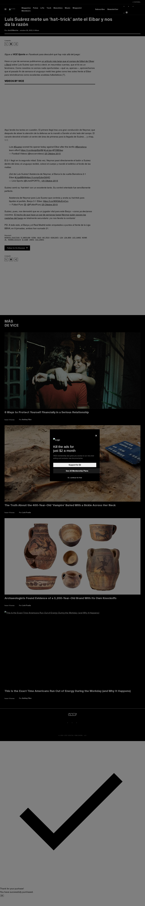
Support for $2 (75, 465)
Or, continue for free (75, 478)
